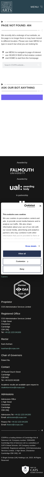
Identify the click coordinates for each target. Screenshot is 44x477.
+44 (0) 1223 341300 (22, 415)
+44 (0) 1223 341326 (19, 422)
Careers (4, 277)
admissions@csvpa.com (17, 417)
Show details (30, 246)
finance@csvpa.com (15, 425)
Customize (20, 261)
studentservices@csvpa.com (13, 387)
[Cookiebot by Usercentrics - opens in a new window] (26, 206)
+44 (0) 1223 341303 (12, 332)
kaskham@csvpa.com (10, 348)
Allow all (22, 254)
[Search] (38, 65)
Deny (22, 269)
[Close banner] (40, 206)
